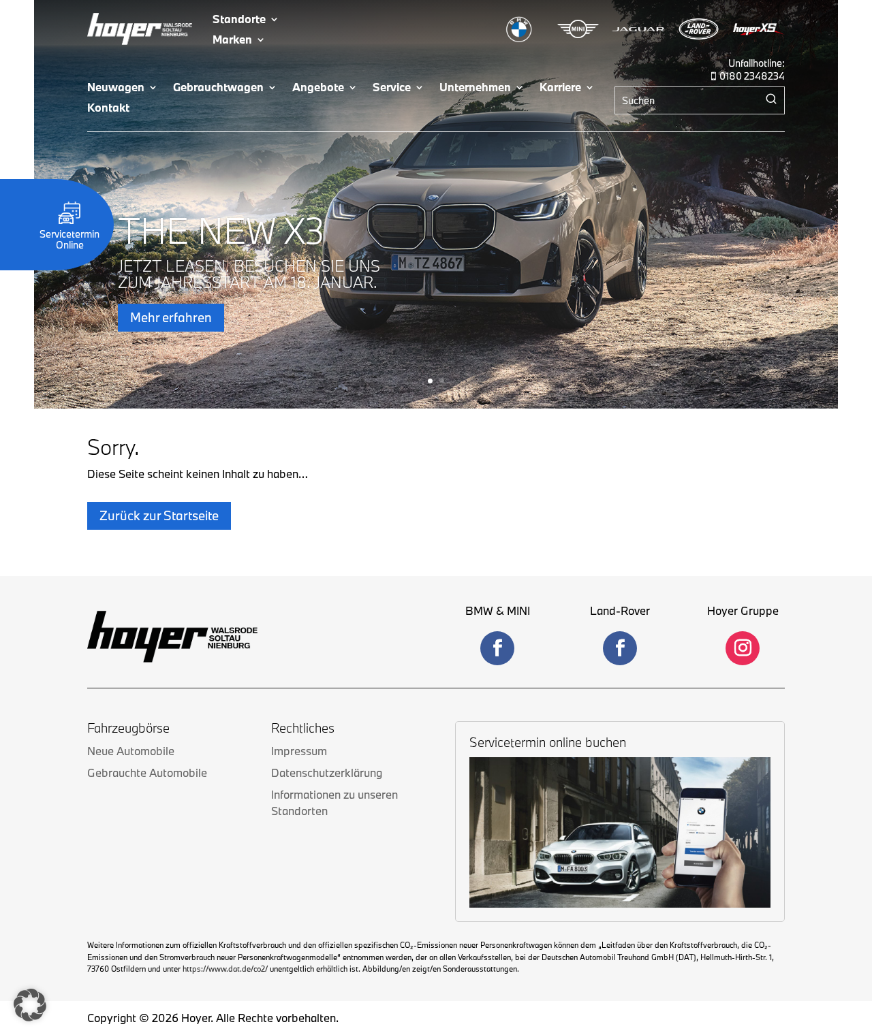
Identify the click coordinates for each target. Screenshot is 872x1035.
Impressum (299, 751)
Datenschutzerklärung (326, 772)
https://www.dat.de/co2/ (225, 969)
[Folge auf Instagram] (743, 648)
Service (392, 88)
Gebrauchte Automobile (147, 772)
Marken (232, 40)
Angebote (318, 88)
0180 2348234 (752, 75)
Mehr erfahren (171, 318)
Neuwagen (115, 88)
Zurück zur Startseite (159, 515)
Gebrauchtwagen (218, 88)
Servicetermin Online (69, 239)
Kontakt (108, 108)
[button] (30, 1005)
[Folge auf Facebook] (497, 648)
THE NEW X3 (221, 230)
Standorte (239, 20)
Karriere (560, 88)
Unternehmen (475, 88)
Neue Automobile (130, 751)
